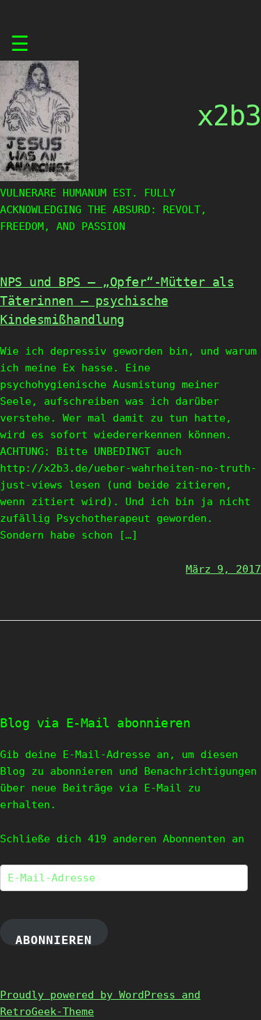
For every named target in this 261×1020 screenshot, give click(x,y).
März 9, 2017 (223, 569)
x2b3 (229, 116)
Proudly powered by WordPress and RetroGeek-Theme (100, 1003)
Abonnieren (53, 939)
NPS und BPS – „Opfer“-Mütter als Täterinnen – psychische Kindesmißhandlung (117, 301)
